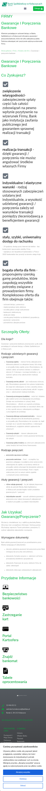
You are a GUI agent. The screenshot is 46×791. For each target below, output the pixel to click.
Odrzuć (23, 786)
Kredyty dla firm (23, 51)
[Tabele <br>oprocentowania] (5, 671)
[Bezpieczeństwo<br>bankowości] (5, 587)
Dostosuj (23, 779)
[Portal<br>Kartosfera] (5, 629)
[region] (23, 767)
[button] (25, 8)
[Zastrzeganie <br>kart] (5, 608)
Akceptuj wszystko (23, 772)
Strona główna (6, 51)
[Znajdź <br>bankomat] (5, 650)
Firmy (15, 51)
